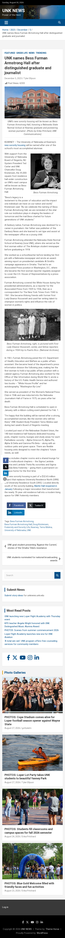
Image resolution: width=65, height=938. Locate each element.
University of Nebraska (15, 530)
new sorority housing (15, 145)
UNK (29, 530)
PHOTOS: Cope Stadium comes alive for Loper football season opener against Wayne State (32, 721)
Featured (10, 53)
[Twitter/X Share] (5, 466)
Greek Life (22, 53)
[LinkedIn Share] (5, 473)
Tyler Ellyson (30, 78)
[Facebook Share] (5, 460)
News (32, 53)
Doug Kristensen (40, 524)
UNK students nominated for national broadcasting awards (32, 559)
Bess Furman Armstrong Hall (18, 524)
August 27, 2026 (12, 728)
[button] (5, 479)
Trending (41, 53)
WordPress (42, 933)
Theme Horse (52, 929)
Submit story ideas (14, 595)
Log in (5, 907)
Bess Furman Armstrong (22, 521)
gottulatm (26, 728)
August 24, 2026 (12, 836)
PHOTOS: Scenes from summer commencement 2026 (32, 630)
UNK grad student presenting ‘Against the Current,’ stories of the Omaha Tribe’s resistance (32, 546)
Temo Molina (46, 527)
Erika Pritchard (29, 836)
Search (57, 575)
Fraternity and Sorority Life (17, 527)
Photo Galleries (15, 672)
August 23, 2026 (12, 890)
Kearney (35, 527)
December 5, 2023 (13, 78)
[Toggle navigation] (6, 22)
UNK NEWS (13, 10)
